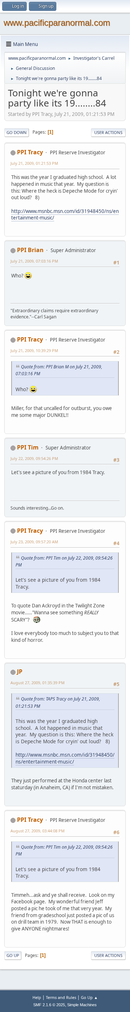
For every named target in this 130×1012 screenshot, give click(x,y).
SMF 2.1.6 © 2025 (49, 1005)
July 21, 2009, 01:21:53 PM (34, 163)
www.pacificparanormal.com (57, 23)
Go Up (12, 955)
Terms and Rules (61, 997)
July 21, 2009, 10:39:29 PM (34, 350)
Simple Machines (82, 1005)
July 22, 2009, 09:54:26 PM (34, 458)
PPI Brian (30, 250)
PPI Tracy (30, 152)
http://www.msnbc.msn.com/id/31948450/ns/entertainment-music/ (65, 214)
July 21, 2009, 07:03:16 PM (34, 261)
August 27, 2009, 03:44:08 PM (37, 830)
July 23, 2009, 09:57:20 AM (34, 541)
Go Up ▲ (89, 997)
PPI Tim (28, 447)
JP (19, 672)
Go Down (16, 132)
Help (36, 997)
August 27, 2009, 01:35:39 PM (37, 682)
